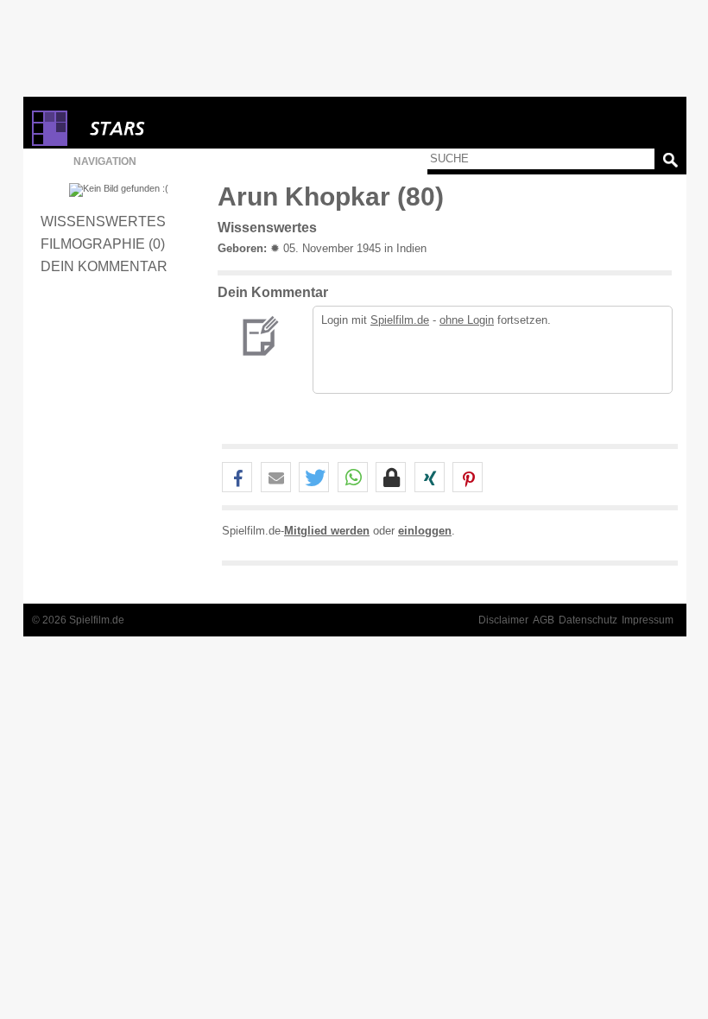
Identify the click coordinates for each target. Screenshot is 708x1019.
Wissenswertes (103, 221)
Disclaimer (503, 620)
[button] (237, 478)
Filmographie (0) (103, 243)
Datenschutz (588, 620)
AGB (543, 620)
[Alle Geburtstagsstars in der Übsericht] (178, 128)
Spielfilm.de (399, 319)
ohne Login (466, 319)
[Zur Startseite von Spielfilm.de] (49, 142)
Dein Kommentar (104, 266)
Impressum (647, 620)
